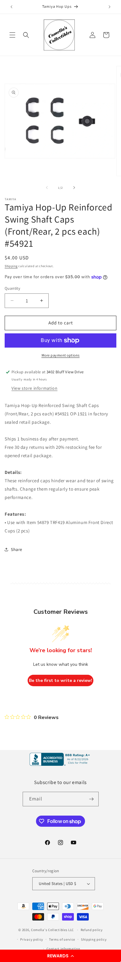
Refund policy (92, 930)
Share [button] (16, 549)
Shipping (11, 266)
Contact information (63, 949)
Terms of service (62, 939)
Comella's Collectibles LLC (52, 930)
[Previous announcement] (11, 7)
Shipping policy (94, 939)
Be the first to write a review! (60, 680)
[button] (60, 956)
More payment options (61, 355)
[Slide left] (47, 187)
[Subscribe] (91, 799)
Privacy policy (31, 939)
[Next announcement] (109, 7)
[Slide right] (74, 187)
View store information (34, 388)
